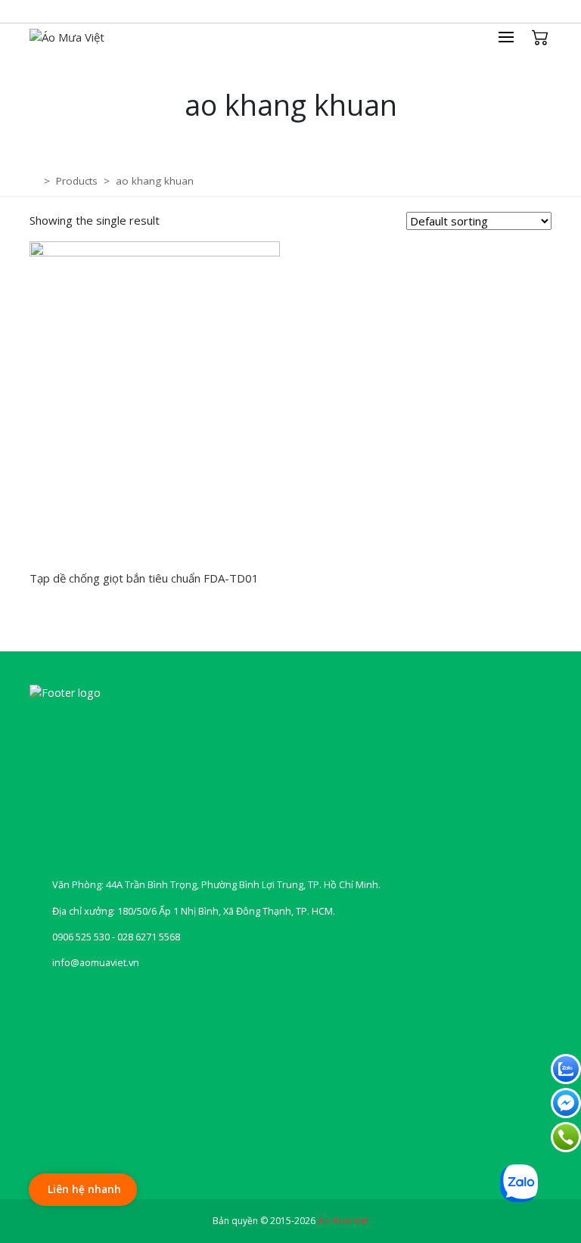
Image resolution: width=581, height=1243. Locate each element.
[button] (514, 37)
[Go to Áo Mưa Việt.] (35, 181)
